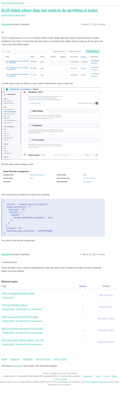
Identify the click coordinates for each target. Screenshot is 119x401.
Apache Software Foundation (96, 382)
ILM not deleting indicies (14, 304)
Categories (15, 359)
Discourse (17, 366)
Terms (97, 376)
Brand (114, 376)
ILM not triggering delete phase (18, 293)
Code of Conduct (61, 379)
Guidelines (28, 359)
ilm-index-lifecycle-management (29, 309)
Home (4, 359)
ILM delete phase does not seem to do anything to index (49, 10)
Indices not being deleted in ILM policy (22, 328)
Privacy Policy (60, 359)
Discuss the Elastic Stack (12, 3)
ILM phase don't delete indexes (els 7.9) (22, 340)
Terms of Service (43, 359)
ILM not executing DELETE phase (19, 316)
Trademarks (87, 376)
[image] (51, 63)
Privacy (106, 376)
